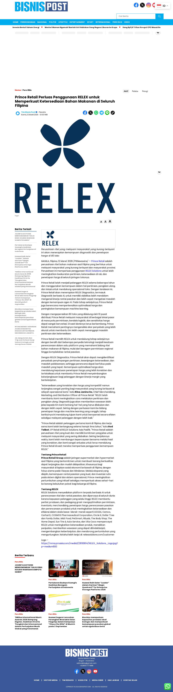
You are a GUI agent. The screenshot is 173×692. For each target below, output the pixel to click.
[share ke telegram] (102, 114)
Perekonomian (27, 22)
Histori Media (51, 680)
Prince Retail (97, 261)
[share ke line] (108, 114)
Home (15, 22)
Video (127, 22)
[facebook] (136, 7)
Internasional (103, 22)
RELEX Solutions (93, 270)
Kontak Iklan (130, 680)
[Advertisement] (86, 64)
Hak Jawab (113, 680)
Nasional (42, 22)
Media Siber (97, 680)
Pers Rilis (117, 22)
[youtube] (96, 673)
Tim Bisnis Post (28, 112)
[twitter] (143, 7)
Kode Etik (82, 680)
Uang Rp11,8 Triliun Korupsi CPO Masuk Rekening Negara (138, 27)
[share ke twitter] (91, 114)
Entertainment (77, 22)
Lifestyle (62, 22)
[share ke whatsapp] (96, 114)
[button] (101, 221)
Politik (52, 22)
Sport (90, 22)
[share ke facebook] (85, 114)
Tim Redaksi (68, 680)
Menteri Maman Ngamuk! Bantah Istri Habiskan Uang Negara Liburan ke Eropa (71, 27)
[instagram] (149, 7)
